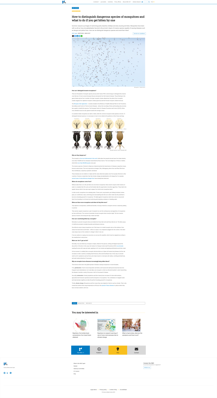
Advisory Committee (79, 368)
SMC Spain (74, 33)
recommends (120, 246)
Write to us (147, 367)
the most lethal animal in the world (88, 158)
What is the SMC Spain (79, 363)
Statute (75, 366)
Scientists (110, 2)
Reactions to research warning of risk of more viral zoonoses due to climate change (107, 335)
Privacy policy (103, 389)
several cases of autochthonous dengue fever (83, 178)
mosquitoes (81, 303)
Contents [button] (95, 2)
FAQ (75, 374)
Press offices (117, 2)
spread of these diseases (107, 285)
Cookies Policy (113, 389)
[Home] (64, 2)
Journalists (103, 2)
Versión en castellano (139, 33)
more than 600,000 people (83, 163)
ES (151, 2)
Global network (137, 2)
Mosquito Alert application (80, 103)
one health (89, 303)
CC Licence (76, 371)
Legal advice (93, 389)
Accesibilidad (123, 389)
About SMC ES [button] (126, 2)
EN (154, 2)
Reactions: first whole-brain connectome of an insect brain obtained (82, 335)
